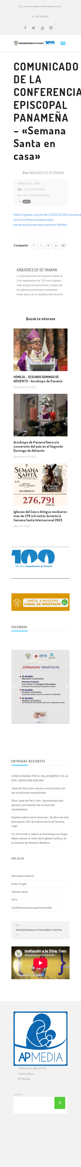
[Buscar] (59, 1103)
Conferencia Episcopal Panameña (31, 907)
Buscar (18, 1094)
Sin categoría (35, 189)
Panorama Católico (22, 876)
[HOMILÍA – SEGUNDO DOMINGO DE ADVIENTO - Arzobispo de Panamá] (41, 351)
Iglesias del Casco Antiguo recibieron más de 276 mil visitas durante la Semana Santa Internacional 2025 (40, 516)
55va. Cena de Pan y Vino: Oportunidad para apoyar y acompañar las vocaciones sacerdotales (37, 805)
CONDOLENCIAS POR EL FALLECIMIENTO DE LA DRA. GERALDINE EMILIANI (39, 778)
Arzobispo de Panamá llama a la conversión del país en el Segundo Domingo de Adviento (38, 446)
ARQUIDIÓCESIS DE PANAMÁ (46, 173)
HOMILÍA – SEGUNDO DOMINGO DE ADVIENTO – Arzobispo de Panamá (38, 379)
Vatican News (19, 891)
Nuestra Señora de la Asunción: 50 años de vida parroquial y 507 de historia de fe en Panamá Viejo (40, 822)
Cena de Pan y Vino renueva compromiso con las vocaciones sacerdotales (38, 790)
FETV (14, 899)
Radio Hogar (19, 883)
